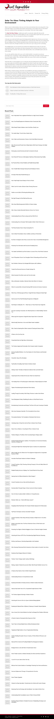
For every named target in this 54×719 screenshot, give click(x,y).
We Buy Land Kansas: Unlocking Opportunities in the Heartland (25, 541)
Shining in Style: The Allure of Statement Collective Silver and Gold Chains (27, 369)
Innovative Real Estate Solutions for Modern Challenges (23, 458)
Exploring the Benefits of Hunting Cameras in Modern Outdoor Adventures (27, 582)
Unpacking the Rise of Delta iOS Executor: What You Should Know (25, 375)
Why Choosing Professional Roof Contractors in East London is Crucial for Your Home (29, 547)
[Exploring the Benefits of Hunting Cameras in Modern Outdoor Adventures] (7, 584)
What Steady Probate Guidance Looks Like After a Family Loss (25, 127)
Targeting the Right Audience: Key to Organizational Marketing (24, 630)
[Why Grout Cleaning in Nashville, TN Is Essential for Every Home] (7, 412)
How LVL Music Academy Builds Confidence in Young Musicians (25, 494)
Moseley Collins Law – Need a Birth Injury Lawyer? (22, 499)
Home (26, 13)
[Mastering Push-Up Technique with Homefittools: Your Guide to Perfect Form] (7, 690)
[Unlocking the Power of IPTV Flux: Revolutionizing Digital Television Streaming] (7, 536)
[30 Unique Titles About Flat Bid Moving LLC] (7, 176)
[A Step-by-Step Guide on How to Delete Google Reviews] (7, 572)
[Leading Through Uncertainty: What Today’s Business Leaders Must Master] (7, 394)
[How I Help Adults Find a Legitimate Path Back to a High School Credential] (7, 116)
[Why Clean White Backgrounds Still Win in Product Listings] (7, 205)
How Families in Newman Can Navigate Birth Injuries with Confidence (26, 263)
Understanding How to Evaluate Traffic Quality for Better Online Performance (27, 222)
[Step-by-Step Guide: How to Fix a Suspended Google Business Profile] (7, 589)
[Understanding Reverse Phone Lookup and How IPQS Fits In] (7, 217)
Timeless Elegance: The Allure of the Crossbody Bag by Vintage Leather (26, 434)
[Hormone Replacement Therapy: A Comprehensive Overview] (7, 672)
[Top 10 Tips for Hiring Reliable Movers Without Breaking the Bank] (7, 625)
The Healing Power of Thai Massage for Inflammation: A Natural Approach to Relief (29, 381)
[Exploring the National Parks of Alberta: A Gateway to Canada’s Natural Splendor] (7, 607)
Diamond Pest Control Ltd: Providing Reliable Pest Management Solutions (27, 641)
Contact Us (37, 13)
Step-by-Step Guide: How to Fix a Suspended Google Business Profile (26, 588)
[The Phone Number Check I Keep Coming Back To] (7, 229)
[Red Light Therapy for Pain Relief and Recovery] (7, 199)
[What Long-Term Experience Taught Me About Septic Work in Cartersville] (7, 317)
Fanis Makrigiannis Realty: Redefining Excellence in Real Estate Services (27, 399)
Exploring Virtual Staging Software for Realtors (21, 553)
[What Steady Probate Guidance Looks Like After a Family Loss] (7, 128)
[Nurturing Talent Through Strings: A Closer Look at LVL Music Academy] (7, 489)
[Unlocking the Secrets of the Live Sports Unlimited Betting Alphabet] (7, 601)
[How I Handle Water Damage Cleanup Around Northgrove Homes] (7, 170)
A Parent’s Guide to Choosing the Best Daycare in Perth (23, 618)
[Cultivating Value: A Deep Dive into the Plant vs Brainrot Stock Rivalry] (7, 424)
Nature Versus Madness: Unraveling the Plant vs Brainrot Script (25, 428)
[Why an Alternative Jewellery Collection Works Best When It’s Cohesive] (7, 282)
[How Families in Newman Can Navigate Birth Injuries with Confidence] (7, 264)
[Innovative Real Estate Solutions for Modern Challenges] (7, 459)
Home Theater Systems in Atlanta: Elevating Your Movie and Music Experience (28, 653)
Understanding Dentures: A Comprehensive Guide (22, 576)
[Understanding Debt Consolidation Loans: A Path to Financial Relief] (7, 696)
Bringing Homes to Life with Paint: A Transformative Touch (23, 647)
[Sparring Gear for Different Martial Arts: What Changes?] (7, 477)
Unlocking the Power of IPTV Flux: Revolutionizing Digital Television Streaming (28, 535)
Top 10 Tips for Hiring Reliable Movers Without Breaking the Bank (25, 624)
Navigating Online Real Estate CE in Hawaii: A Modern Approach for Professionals (29, 505)
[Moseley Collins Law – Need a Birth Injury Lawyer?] (7, 501)
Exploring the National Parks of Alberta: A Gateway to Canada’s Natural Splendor (28, 606)
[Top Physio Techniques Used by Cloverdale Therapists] (7, 513)
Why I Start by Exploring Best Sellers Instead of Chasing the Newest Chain (27, 328)
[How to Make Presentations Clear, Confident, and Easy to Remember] (7, 235)
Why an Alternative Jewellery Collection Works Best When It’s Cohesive (26, 281)
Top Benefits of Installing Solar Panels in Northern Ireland (23, 363)
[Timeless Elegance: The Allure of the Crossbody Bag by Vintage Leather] (7, 436)
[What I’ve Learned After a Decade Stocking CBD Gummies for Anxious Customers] (7, 288)
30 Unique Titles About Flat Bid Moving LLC (20, 174)
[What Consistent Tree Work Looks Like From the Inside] (7, 276)
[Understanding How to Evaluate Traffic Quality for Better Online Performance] (7, 223)
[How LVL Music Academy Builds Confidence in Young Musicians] (7, 495)
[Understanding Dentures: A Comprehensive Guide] (7, 578)
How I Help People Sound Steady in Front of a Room (22, 180)
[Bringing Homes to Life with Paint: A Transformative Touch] (7, 649)
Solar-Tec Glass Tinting (12, 33)
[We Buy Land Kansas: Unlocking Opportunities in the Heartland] (7, 542)
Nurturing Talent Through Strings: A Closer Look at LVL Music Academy (26, 488)
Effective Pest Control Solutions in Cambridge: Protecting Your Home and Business (29, 665)
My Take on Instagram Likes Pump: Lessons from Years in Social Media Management (29, 239)
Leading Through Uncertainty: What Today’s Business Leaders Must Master (27, 393)
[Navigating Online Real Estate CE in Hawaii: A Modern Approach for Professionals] (7, 507)
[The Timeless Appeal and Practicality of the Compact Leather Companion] (7, 347)
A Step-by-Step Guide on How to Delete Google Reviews (23, 570)
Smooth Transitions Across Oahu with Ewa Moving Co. (23, 482)
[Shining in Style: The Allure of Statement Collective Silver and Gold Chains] (7, 371)
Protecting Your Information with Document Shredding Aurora (24, 245)
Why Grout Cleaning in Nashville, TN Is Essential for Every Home (25, 411)
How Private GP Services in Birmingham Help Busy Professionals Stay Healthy (28, 156)
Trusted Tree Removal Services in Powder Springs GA (23, 269)
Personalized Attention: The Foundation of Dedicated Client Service (25, 417)
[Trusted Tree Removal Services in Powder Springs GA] (7, 270)
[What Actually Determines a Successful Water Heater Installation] (7, 323)
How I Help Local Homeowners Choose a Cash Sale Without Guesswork (27, 139)
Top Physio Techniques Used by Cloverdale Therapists (23, 511)
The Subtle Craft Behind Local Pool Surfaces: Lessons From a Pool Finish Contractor (29, 251)
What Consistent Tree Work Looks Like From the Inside (23, 275)
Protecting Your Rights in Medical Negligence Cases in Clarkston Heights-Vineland (29, 529)
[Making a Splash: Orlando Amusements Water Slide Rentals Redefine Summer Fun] (7, 566)
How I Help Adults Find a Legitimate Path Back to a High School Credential (27, 115)
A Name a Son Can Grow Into (17, 334)
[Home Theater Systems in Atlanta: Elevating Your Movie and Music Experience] (7, 655)
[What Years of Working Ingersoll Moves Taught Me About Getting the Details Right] (7, 294)
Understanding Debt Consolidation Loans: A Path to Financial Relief (25, 695)
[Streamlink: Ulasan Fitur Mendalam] (7, 359)
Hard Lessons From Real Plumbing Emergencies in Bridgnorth (24, 298)
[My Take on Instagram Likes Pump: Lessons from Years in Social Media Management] (7, 241)
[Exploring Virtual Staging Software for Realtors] (7, 554)
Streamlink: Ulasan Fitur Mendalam (19, 358)
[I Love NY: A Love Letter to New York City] (7, 660)
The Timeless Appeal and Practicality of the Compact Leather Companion (27, 346)
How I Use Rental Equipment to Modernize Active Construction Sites (26, 121)
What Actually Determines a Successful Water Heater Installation (25, 322)
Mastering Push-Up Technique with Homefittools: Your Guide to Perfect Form (27, 689)
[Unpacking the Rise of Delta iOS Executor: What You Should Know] (7, 377)
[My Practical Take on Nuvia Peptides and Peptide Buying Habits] (7, 164)
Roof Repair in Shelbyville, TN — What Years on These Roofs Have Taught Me (28, 304)
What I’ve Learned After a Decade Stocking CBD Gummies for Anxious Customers (29, 287)
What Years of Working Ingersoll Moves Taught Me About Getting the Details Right (29, 292)
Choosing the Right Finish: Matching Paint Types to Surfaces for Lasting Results (28, 446)
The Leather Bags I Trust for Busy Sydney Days (21, 133)
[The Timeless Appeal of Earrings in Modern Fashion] (7, 595)
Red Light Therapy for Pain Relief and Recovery (21, 198)
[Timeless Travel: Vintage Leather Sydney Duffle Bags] (7, 560)
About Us (31, 13)
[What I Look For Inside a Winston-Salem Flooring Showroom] (7, 187)
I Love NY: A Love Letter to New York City (20, 659)
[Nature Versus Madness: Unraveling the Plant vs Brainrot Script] (7, 430)
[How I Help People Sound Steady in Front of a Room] (7, 182)
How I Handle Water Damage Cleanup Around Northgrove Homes (25, 168)
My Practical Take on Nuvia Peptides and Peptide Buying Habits (25, 162)
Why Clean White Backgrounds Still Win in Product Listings (24, 204)
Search (46, 105)
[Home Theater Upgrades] (7, 678)
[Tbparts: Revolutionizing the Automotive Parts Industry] (7, 388)
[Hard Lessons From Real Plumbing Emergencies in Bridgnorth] (7, 300)
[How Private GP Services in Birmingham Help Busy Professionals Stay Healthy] (7, 158)
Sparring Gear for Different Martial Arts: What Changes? (23, 476)
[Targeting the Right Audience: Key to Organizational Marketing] (7, 631)
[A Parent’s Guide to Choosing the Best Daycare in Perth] (7, 619)
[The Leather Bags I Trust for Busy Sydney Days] (7, 134)
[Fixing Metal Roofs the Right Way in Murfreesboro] (7, 341)
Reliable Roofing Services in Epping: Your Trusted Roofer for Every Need (27, 470)
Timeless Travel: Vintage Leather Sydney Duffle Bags (22, 559)
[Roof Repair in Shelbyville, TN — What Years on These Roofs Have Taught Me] (7, 306)
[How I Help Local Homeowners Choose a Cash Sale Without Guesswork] (7, 140)
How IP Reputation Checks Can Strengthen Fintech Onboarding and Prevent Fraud (29, 257)
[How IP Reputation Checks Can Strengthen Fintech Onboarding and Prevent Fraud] (7, 258)
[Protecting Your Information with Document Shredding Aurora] (7, 247)
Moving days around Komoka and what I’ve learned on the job (24, 151)
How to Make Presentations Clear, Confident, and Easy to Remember (26, 233)
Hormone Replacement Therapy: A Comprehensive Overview (24, 671)
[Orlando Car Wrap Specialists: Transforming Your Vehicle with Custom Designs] (7, 684)
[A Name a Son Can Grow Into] (7, 335)
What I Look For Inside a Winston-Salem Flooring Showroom (24, 186)
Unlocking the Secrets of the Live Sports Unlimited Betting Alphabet (25, 600)
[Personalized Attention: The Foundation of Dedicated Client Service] (7, 418)
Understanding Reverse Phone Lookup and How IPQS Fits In (24, 216)
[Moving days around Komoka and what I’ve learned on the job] (7, 152)
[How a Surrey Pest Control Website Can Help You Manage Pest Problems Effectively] (7, 613)
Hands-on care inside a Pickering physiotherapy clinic (22, 192)
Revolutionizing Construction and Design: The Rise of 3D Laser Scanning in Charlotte (29, 405)
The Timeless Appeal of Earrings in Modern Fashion (22, 594)
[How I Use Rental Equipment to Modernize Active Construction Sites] (7, 122)
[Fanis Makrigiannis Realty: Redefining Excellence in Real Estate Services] (7, 400)
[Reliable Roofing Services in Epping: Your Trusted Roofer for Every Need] (7, 471)
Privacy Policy (45, 13)
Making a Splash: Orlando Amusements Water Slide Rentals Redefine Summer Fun (29, 565)
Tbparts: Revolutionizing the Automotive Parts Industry (23, 387)
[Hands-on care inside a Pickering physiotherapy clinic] (7, 193)
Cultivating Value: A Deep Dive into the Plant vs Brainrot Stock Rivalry (26, 423)
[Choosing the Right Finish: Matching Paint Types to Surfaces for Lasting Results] (7, 448)
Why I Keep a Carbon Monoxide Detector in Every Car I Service (25, 210)
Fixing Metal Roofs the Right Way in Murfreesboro (22, 340)
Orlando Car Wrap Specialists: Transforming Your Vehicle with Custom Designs (28, 683)
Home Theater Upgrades (16, 677)
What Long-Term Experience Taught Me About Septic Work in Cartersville (27, 316)
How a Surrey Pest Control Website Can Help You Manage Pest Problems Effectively (29, 612)
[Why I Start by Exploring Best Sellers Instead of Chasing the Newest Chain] (7, 329)
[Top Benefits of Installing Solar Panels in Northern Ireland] (7, 365)
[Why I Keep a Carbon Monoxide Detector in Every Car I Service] (7, 211)
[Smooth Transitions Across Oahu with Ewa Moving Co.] (7, 483)
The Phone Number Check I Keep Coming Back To (22, 227)
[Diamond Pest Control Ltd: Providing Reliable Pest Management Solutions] (7, 643)
